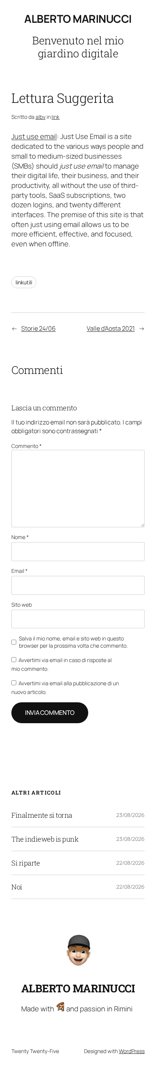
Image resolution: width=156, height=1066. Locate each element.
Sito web (21, 604)
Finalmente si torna (41, 815)
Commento (26, 445)
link (55, 116)
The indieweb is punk (44, 839)
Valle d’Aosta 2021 (111, 328)
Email (19, 570)
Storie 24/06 (38, 328)
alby (40, 116)
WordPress (132, 1051)
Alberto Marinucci (78, 18)
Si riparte (25, 863)
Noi (16, 887)
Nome (20, 537)
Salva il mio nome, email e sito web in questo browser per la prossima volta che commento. (73, 642)
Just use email (34, 136)
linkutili (24, 282)
